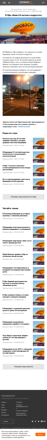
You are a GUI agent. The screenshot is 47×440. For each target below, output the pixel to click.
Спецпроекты (5, 415)
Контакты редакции (22, 411)
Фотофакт (4, 410)
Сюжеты (3, 412)
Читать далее (23, 143)
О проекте (19, 402)
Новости (3, 402)
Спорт (3, 405)
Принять (40, 434)
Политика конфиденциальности (22, 406)
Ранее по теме (10, 133)
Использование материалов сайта (21, 414)
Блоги (3, 407)
